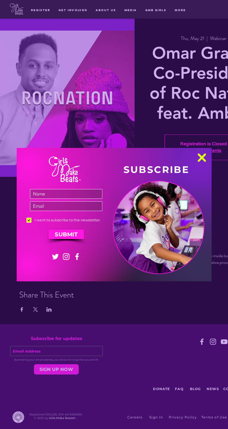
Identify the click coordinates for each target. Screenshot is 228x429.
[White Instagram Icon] (66, 256)
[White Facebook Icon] (77, 256)
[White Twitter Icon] (55, 256)
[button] (202, 157)
